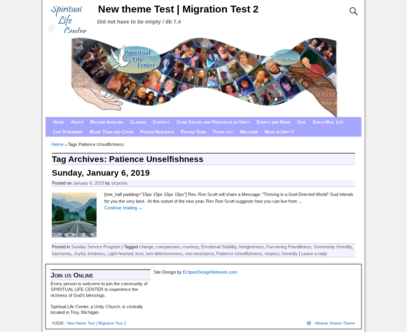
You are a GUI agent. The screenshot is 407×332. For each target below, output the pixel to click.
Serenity (290, 253)
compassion (168, 246)
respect (272, 253)
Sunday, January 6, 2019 (101, 172)
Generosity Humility (333, 246)
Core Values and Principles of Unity (213, 121)
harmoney (61, 253)
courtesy (190, 246)
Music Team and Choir (111, 131)
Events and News (273, 121)
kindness (96, 253)
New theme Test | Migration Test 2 (178, 9)
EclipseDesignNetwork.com (210, 272)
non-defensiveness (164, 253)
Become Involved (106, 121)
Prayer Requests (157, 131)
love (139, 253)
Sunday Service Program (95, 246)
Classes (138, 121)
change (146, 246)
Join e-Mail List (328, 121)
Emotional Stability (219, 246)
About (77, 121)
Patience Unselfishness (239, 253)
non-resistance (199, 253)
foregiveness (251, 246)
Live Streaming (68, 131)
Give (301, 121)
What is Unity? (279, 131)
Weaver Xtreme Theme (335, 323)
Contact (161, 121)
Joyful (79, 253)
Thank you (222, 131)
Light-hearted (120, 253)
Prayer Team (193, 131)
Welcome (249, 131)
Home (58, 121)
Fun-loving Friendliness (288, 246)
